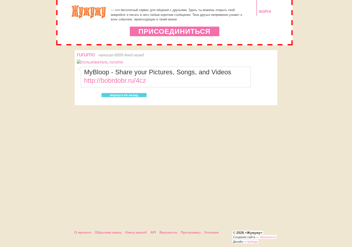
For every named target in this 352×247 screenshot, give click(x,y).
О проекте (82, 232)
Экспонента (268, 237)
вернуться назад (124, 95)
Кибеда (252, 241)
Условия (211, 232)
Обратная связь (108, 232)
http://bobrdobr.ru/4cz (115, 80)
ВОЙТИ (265, 11)
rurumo (86, 54)
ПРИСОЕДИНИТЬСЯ (174, 31)
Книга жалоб (136, 232)
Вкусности (168, 232)
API (153, 232)
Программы (191, 232)
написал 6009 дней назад (121, 55)
